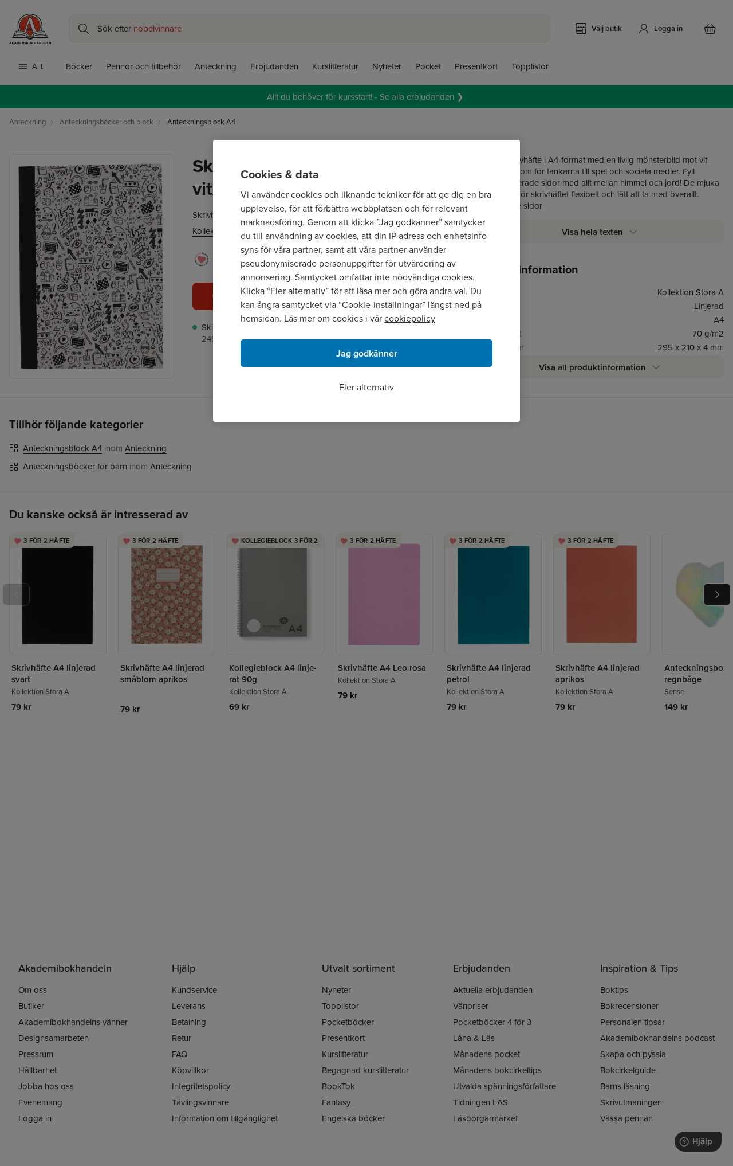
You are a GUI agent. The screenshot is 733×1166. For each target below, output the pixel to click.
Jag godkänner (366, 353)
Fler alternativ (366, 387)
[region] (366, 281)
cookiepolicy (409, 318)
